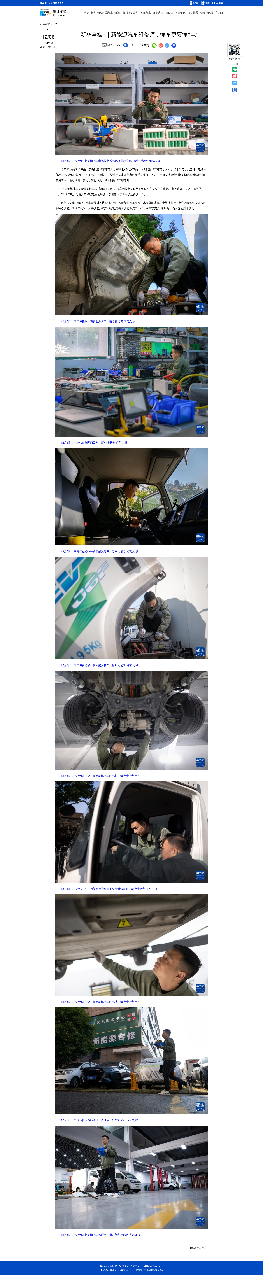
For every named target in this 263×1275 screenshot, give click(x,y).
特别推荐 (193, 12)
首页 (86, 12)
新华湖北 (45, 24)
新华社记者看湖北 (102, 12)
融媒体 (169, 12)
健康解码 (180, 12)
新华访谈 (157, 12)
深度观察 (132, 12)
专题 (210, 12)
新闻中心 (119, 12)
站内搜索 (219, 3)
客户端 (195, 3)
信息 (203, 12)
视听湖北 (145, 12)
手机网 (219, 12)
